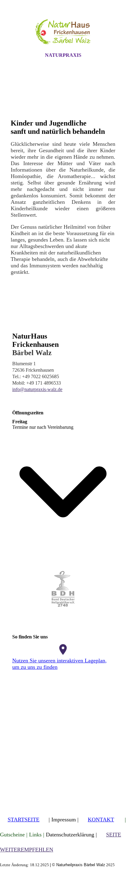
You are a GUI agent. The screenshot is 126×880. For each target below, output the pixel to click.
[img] (63, 31)
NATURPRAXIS (63, 55)
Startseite (23, 819)
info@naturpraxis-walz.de (37, 389)
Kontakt (101, 819)
